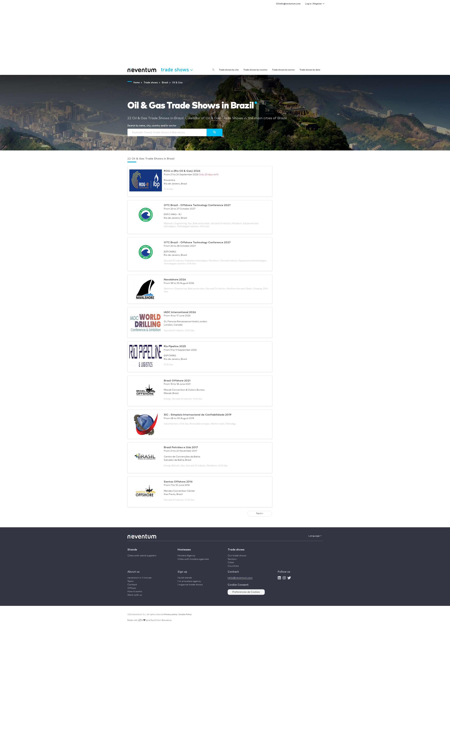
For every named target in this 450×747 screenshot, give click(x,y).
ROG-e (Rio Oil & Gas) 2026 (182, 171)
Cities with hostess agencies (193, 559)
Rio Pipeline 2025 (175, 346)
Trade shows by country (255, 70)
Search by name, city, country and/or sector (151, 126)
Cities (231, 562)
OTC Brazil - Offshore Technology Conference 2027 (197, 205)
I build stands (185, 578)
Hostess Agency (186, 556)
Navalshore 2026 (175, 279)
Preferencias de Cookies (246, 592)
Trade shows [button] (175, 69)
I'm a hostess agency (189, 581)
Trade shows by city (229, 70)
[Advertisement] (225, 38)
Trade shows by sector (283, 70)
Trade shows (236, 549)
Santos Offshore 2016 (178, 481)
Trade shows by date (309, 70)
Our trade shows (237, 556)
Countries (233, 566)
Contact (132, 585)
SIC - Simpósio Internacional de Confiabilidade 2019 (197, 414)
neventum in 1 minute (139, 578)
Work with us (134, 595)
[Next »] (214, 132)
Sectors (232, 559)
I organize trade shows (190, 585)
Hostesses (184, 549)
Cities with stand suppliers (141, 556)
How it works (134, 591)
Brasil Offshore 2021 (177, 380)
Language (314, 536)
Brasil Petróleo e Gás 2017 (181, 447)
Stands (132, 549)
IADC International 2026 (180, 312)
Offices (131, 588)
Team (130, 581)
